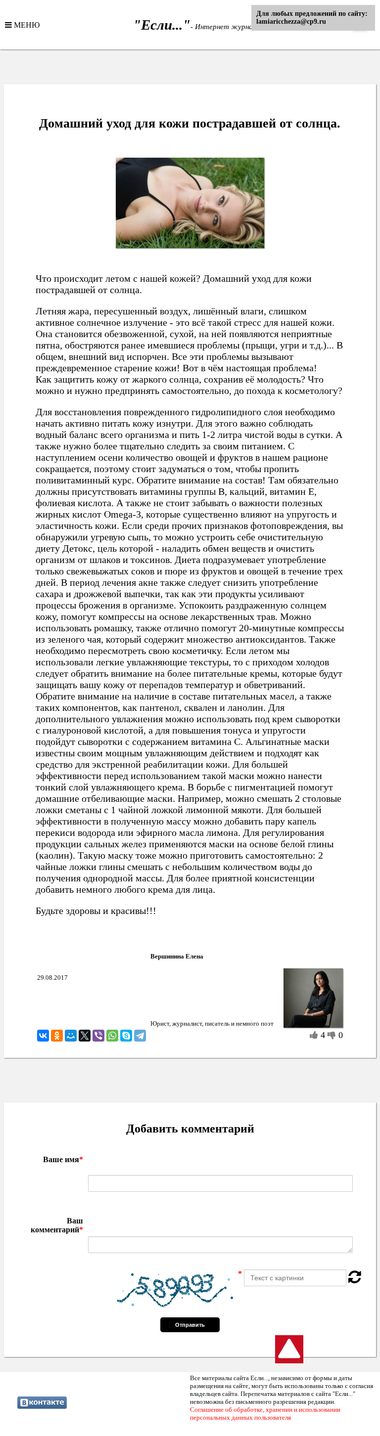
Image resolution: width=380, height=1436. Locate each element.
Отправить (190, 1325)
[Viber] (98, 1036)
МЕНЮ (26, 25)
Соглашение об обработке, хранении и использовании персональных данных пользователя (265, 1413)
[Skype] (126, 1036)
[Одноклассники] (57, 1036)
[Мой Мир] (71, 1036)
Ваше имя (63, 1159)
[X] (85, 1036)
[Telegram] (140, 1036)
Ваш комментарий (57, 1225)
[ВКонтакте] (43, 1036)
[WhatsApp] (112, 1036)
